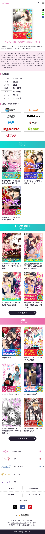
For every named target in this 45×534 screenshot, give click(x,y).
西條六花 (15, 82)
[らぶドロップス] (5, 3)
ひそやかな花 (17, 98)
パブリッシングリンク (18, 523)
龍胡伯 (15, 85)
